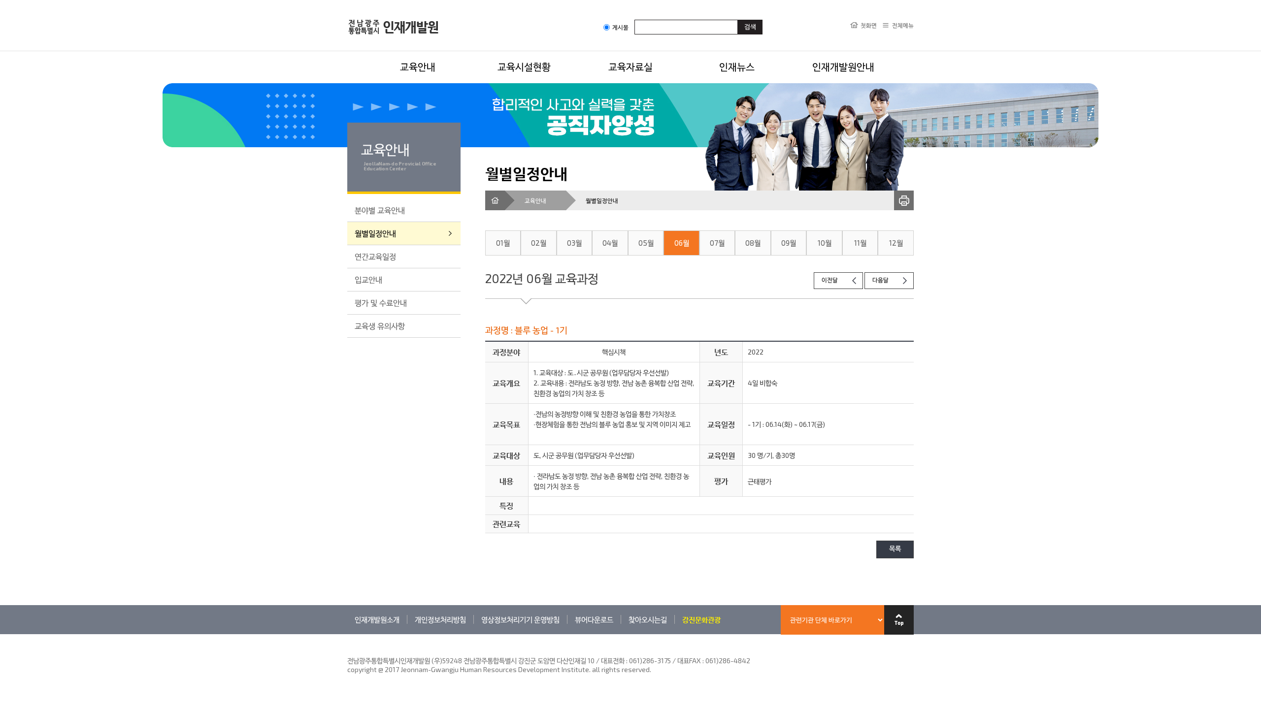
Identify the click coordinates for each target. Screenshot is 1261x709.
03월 (574, 242)
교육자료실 (630, 66)
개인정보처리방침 (440, 619)
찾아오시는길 (648, 619)
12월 (896, 242)
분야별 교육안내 (380, 210)
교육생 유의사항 (380, 325)
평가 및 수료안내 (381, 302)
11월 (860, 242)
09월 (788, 242)
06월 (681, 242)
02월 (538, 242)
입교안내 (368, 279)
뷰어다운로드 (594, 619)
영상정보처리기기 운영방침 (520, 619)
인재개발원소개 (377, 619)
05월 (646, 242)
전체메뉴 (903, 25)
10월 (824, 242)
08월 (753, 242)
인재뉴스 (737, 66)
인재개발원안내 (843, 66)
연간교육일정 (375, 256)
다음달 (880, 280)
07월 (717, 242)
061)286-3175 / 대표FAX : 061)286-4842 (689, 660)
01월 (503, 242)
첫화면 (869, 25)
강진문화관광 (701, 619)
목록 (895, 549)
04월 (610, 242)
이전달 (830, 280)
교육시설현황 (524, 66)
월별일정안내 (375, 233)
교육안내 (417, 66)
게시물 (620, 27)
